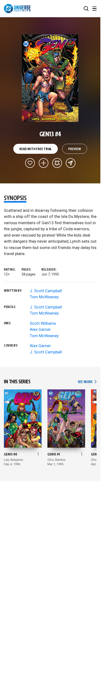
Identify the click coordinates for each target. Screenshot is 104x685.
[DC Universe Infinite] (17, 8)
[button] (86, 8)
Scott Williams (43, 323)
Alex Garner (40, 329)
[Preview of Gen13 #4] (50, 78)
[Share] (70, 163)
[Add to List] (43, 163)
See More (87, 382)
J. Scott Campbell (46, 290)
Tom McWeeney (44, 296)
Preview (74, 149)
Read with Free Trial (35, 149)
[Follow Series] (57, 163)
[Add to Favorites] (30, 163)
